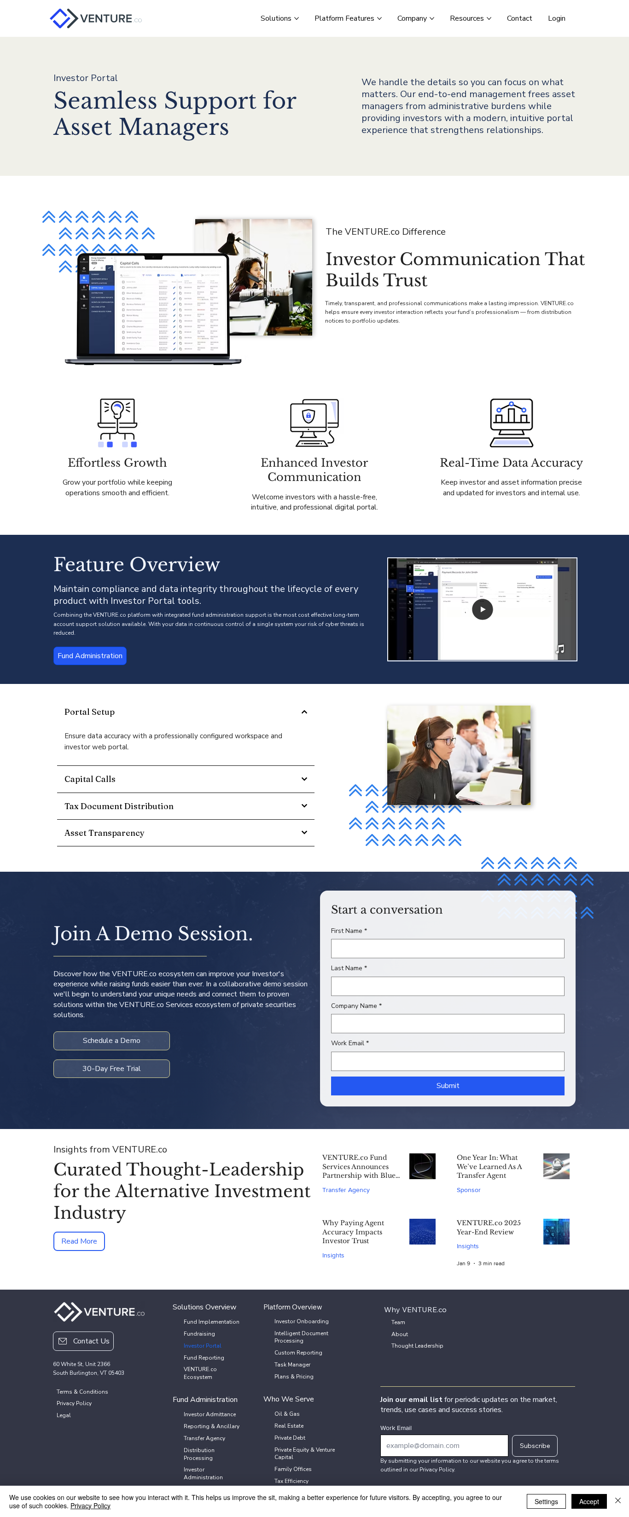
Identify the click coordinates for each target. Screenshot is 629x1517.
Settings (546, 1501)
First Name (349, 930)
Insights (333, 1255)
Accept (589, 1501)
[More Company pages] (432, 18)
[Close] (617, 1501)
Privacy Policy (90, 1505)
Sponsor (469, 1189)
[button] (560, 649)
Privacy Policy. (437, 1469)
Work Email (350, 1043)
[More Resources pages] (489, 18)
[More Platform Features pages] (379, 18)
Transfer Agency (346, 1189)
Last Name (349, 968)
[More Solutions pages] (296, 18)
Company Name (356, 1006)
